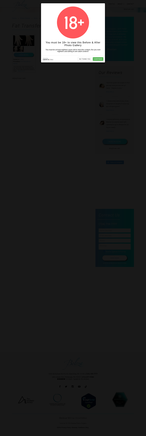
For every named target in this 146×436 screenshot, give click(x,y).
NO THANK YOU (84, 59)
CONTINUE (98, 59)
